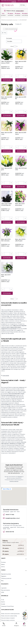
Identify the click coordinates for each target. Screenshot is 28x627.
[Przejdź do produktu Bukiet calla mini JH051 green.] (7, 161)
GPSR (2, 592)
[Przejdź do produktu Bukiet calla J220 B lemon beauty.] (21, 196)
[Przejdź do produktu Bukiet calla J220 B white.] (7, 267)
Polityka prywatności (6, 578)
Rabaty (3, 564)
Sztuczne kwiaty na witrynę (7, 620)
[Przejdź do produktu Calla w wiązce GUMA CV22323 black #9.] (7, 196)
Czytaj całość (5, 375)
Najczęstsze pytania (6, 574)
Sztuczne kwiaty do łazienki (8, 618)
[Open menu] (22, 5)
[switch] (24, 618)
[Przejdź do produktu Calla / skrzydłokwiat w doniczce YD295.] (7, 54)
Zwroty (3, 566)
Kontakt (3, 604)
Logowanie (3, 588)
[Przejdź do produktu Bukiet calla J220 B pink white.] (21, 161)
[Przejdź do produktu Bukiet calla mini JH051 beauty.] (21, 125)
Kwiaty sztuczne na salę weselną (9, 616)
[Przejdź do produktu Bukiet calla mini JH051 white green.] (7, 90)
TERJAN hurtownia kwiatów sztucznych (9, 20)
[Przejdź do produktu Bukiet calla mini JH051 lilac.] (21, 90)
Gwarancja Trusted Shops (7, 606)
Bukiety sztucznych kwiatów (11, 29)
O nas (2, 599)
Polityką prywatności (14, 481)
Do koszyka (8, 80)
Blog (2, 580)
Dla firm (3, 602)
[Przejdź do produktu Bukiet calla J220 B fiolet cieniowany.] (7, 232)
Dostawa (3, 562)
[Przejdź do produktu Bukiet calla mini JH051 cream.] (7, 125)
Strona (12, 46)
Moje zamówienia (5, 590)
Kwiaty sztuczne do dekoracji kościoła (10, 613)
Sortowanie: (9, 38)
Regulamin (20, 476)
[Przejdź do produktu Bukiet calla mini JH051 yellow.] (21, 54)
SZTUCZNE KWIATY (23, 20)
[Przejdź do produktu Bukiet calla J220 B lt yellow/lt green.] (21, 232)
